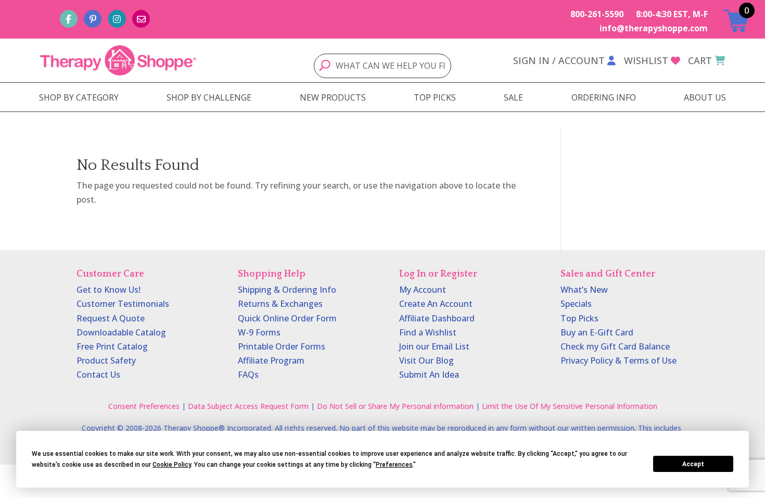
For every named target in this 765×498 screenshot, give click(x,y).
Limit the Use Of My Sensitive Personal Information (569, 406)
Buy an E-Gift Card (596, 332)
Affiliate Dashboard (437, 318)
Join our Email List (434, 346)
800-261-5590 (596, 14)
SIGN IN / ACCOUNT (559, 60)
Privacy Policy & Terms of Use (618, 360)
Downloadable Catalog (121, 332)
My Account (422, 289)
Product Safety (106, 360)
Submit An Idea (429, 374)
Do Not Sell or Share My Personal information (395, 406)
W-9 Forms (259, 332)
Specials (576, 303)
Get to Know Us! (108, 289)
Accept (693, 464)
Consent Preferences (144, 406)
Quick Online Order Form (287, 318)
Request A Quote (110, 318)
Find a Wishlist (427, 332)
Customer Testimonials (122, 303)
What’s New (584, 289)
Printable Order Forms (281, 346)
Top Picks (579, 318)
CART (700, 60)
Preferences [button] (394, 464)
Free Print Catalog (112, 346)
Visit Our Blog (426, 360)
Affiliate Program (271, 360)
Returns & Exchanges (280, 303)
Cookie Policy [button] (171, 464)
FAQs (248, 374)
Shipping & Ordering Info (287, 289)
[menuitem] (78, 97)
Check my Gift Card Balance (615, 346)
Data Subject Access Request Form (248, 406)
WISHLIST (646, 60)
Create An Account (436, 303)
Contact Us (98, 374)
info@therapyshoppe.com (654, 28)
